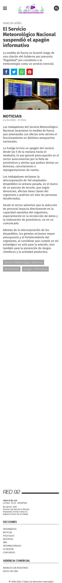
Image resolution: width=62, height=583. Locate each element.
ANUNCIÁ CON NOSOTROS (15, 568)
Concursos (9, 552)
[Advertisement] (31, 307)
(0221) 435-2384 (10, 571)
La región (8, 549)
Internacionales (12, 546)
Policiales (8, 536)
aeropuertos (12, 269)
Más (5, 542)
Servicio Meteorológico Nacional (24, 262)
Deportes (8, 539)
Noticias (7, 532)
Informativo (9, 529)
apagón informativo (35, 269)
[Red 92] (31, 8)
